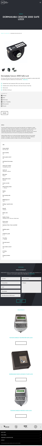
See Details (21, 343)
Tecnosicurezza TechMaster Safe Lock (21, 337)
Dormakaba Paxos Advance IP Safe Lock (21, 374)
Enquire (4, 113)
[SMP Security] (4, 2)
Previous (1, 427)
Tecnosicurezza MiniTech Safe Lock (21, 410)
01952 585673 (32, 273)
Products (2, 33)
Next (40, 427)
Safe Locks (7, 33)
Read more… (25, 79)
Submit (21, 301)
